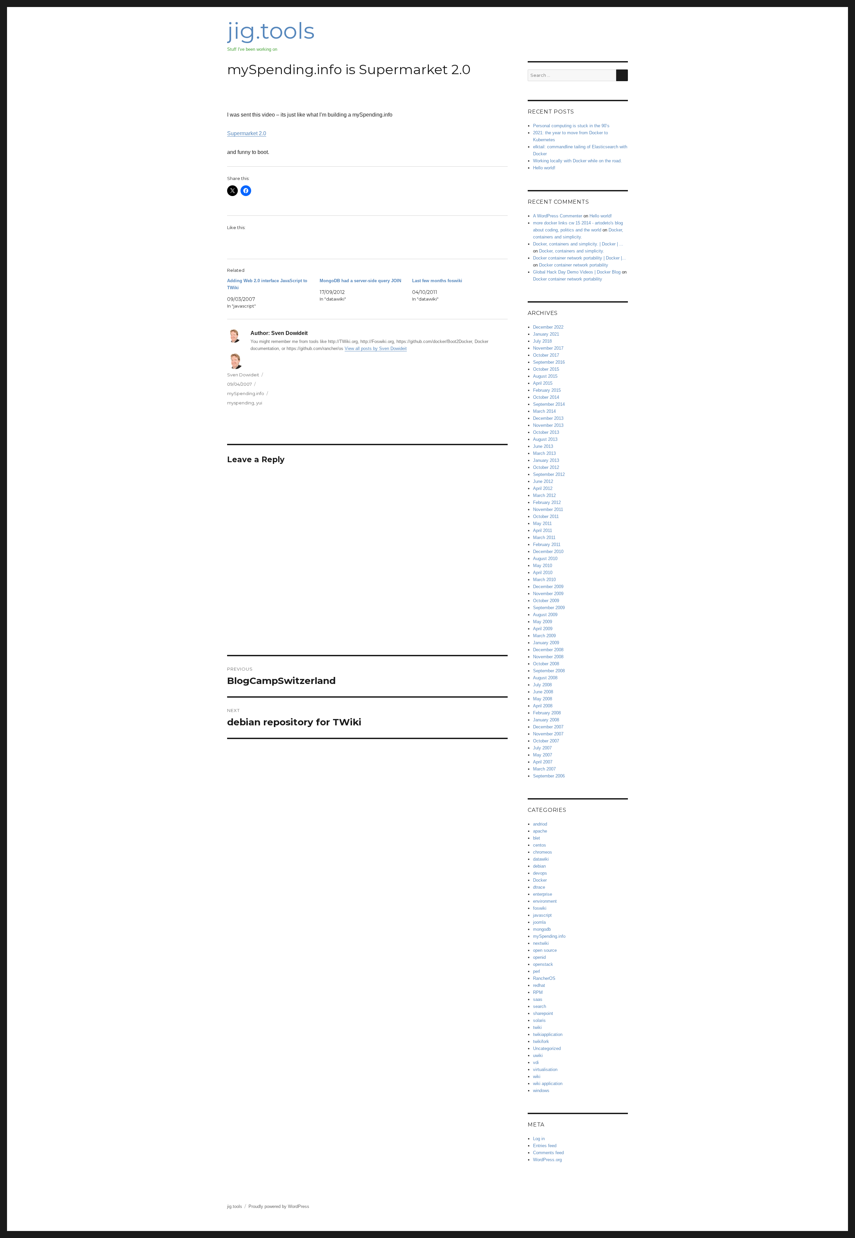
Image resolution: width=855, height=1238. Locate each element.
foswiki (539, 908)
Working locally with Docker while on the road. (577, 160)
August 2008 (545, 677)
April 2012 (542, 488)
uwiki (538, 1055)
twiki (537, 1027)
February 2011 (546, 544)
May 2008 (542, 698)
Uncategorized (547, 1048)
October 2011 (546, 516)
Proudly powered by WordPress (278, 1206)
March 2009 (544, 635)
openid (539, 957)
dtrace (539, 887)
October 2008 (546, 663)
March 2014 (544, 411)
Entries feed (544, 1145)
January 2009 (546, 642)
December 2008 (548, 649)
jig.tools (271, 30)
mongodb (542, 929)
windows (541, 1090)
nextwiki (541, 943)
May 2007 (542, 754)
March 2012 (544, 495)
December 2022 (548, 327)
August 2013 (545, 439)
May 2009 (542, 621)
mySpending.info (245, 393)
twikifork (541, 1041)
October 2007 (546, 740)
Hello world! (544, 167)
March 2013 (544, 453)
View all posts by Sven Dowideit (376, 348)
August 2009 (545, 614)
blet (536, 838)
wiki (536, 1076)
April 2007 (542, 761)
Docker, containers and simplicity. (571, 250)
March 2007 (544, 768)
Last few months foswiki (437, 280)
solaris (539, 1020)
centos (539, 845)
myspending (240, 402)
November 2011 (548, 509)
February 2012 (547, 502)
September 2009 (549, 607)
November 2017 (548, 348)
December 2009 (548, 586)
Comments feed (548, 1152)
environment (545, 901)
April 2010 (542, 572)
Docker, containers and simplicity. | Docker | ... (578, 243)
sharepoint (543, 1013)
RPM (538, 992)
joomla (539, 922)
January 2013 (546, 460)
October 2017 (546, 355)
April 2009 (542, 628)
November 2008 (548, 656)
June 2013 (543, 446)
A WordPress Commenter (557, 215)
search (539, 1006)
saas (537, 999)
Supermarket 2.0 (246, 133)
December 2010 (548, 551)
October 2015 (546, 369)
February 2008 (547, 712)
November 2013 (548, 425)
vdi (536, 1062)
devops (540, 873)
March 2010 (544, 579)
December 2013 (548, 418)
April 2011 (542, 530)
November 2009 (548, 593)
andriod (540, 824)
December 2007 (548, 726)
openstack (543, 964)
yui (259, 402)
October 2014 (546, 397)
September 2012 (549, 474)
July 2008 (542, 684)
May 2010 (542, 565)
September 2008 (549, 670)
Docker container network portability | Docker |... (579, 257)
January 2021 (546, 334)
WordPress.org (547, 1159)
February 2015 (547, 390)
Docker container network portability (573, 265)
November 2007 (548, 733)
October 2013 (546, 432)
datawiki (541, 859)
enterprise (542, 894)
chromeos (542, 852)
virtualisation (545, 1069)
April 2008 (542, 705)
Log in (539, 1138)
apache (540, 831)
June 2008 (543, 691)
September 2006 (549, 775)
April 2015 (542, 383)
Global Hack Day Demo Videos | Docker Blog (577, 272)
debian (539, 866)
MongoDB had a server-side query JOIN (360, 280)
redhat (539, 985)
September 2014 (549, 404)
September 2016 (549, 362)
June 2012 (543, 481)
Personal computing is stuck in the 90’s (571, 125)
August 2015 (545, 376)
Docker (540, 880)
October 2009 (546, 600)
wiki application (547, 1083)
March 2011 (544, 537)
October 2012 (546, 467)
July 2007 (542, 747)
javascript (542, 915)
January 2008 (546, 719)
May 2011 (542, 523)
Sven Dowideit (243, 374)
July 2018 (542, 341)
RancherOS (544, 978)
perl (536, 971)
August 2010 (545, 558)
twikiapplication (547, 1034)
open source (545, 950)
